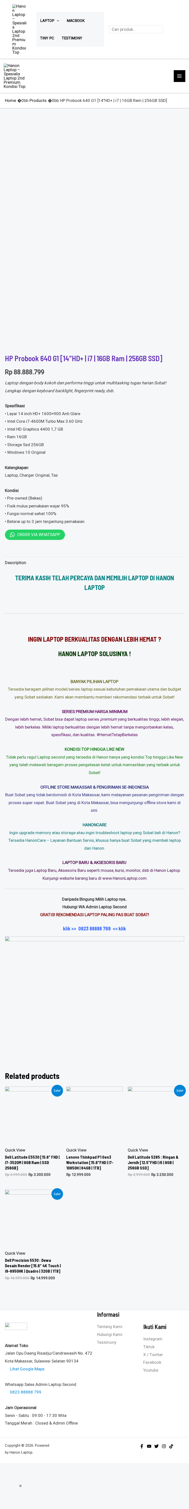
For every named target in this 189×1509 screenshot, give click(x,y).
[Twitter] (156, 1446)
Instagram (152, 1338)
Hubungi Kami (109, 1334)
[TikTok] (171, 1446)
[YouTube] (149, 1446)
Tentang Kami (109, 1326)
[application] (56, 20)
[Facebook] (142, 1446)
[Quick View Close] (20, 1485)
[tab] (15, 563)
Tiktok (149, 1346)
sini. (94, 810)
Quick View (15, 1150)
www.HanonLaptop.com (124, 878)
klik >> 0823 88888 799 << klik (94, 928)
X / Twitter (153, 1354)
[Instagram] (164, 1446)
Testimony (106, 1342)
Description (15, 562)
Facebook (152, 1362)
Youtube (150, 1370)
